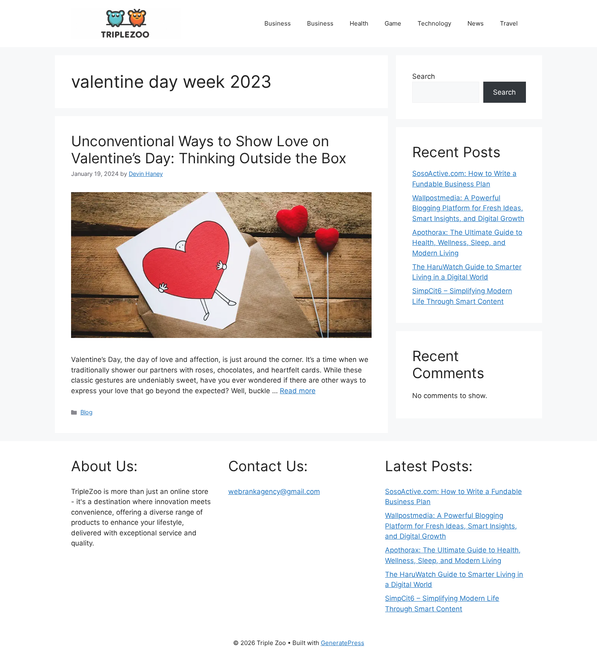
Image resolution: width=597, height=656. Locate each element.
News (475, 23)
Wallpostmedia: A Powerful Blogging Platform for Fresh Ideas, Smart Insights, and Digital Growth (468, 208)
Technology (434, 23)
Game (393, 23)
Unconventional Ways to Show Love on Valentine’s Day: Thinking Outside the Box (208, 149)
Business (277, 23)
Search (423, 76)
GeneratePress (342, 643)
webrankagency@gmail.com (274, 491)
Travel (509, 23)
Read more (298, 391)
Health (359, 23)
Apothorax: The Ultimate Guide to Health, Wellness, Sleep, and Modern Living (467, 242)
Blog (86, 412)
